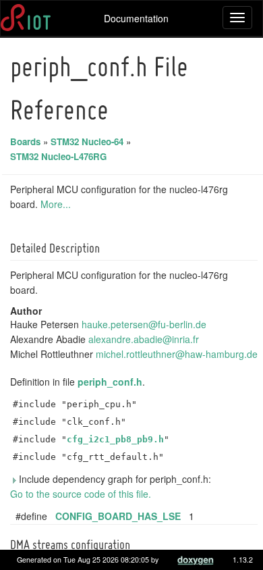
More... (55, 204)
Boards (25, 141)
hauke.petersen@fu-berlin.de (144, 324)
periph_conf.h (110, 381)
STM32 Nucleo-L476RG (58, 156)
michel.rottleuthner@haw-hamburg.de (177, 354)
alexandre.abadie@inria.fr (143, 339)
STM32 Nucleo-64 (87, 141)
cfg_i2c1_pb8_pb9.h (115, 439)
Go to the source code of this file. (80, 493)
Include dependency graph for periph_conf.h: (113, 479)
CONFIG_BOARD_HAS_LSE (118, 516)
